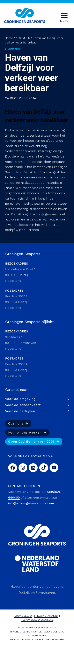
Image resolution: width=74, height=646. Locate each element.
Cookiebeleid (23, 615)
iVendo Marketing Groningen (44, 639)
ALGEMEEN (12, 49)
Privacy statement (46, 615)
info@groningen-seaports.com (31, 503)
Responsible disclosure (37, 619)
